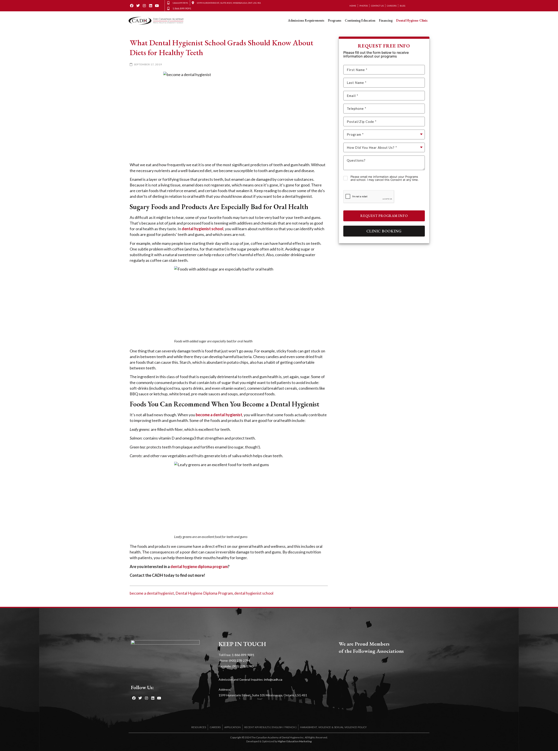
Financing (386, 20)
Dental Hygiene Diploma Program (204, 593)
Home (352, 5)
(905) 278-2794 (239, 660)
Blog (402, 5)
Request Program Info (384, 215)
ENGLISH (277, 727)
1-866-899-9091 (243, 655)
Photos (363, 5)
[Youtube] (157, 6)
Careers (391, 5)
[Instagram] (144, 6)
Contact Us (377, 5)
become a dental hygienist (152, 593)
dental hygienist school (253, 593)
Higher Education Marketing (295, 741)
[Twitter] (138, 6)
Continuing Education (360, 20)
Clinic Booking (384, 230)
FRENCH (290, 727)
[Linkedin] (150, 6)
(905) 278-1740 (242, 666)
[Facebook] (132, 6)
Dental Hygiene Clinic (412, 20)
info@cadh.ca (273, 679)
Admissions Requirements (306, 20)
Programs (334, 20)
